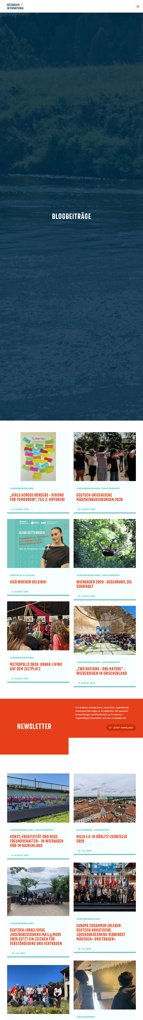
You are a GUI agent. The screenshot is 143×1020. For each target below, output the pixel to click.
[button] (138, 6)
